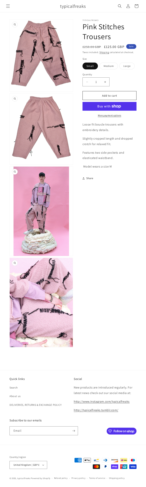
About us (15, 396)
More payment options (109, 115)
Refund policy (61, 478)
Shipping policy (117, 478)
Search (14, 387)
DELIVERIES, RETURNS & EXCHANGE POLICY (36, 405)
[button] (8, 6)
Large (129, 66)
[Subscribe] (73, 430)
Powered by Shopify (40, 478)
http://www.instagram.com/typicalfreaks (102, 402)
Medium (111, 66)
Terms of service (97, 478)
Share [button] (89, 178)
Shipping (104, 52)
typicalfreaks (23, 478)
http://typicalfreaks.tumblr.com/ (96, 410)
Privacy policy (78, 478)
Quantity (87, 74)
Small (90, 66)
